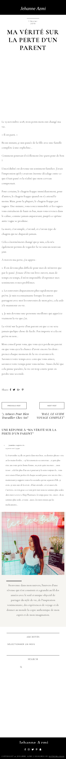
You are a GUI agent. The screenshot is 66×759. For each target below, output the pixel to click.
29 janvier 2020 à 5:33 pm (13, 448)
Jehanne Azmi (33, 8)
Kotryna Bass (56, 756)
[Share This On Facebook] (10, 389)
